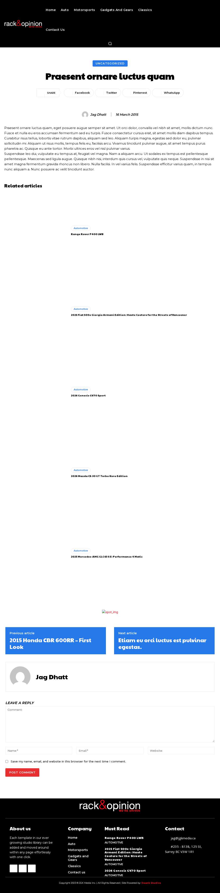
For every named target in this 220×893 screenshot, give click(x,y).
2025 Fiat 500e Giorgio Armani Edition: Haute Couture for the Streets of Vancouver (129, 314)
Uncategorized (110, 63)
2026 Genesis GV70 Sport (88, 395)
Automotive (81, 228)
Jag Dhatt (98, 115)
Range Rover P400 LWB (87, 234)
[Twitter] (32, 868)
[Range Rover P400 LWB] (36, 231)
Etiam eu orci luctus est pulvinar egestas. (162, 643)
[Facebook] (13, 868)
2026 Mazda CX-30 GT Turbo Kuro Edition (99, 476)
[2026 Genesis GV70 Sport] (36, 392)
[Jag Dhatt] (86, 114)
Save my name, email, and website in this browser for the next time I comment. (68, 761)
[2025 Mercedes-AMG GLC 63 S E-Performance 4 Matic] (36, 553)
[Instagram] (22, 868)
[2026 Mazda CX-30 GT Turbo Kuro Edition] (36, 473)
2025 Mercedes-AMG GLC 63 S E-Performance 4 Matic (106, 556)
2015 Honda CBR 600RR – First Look (50, 643)
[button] (110, 43)
